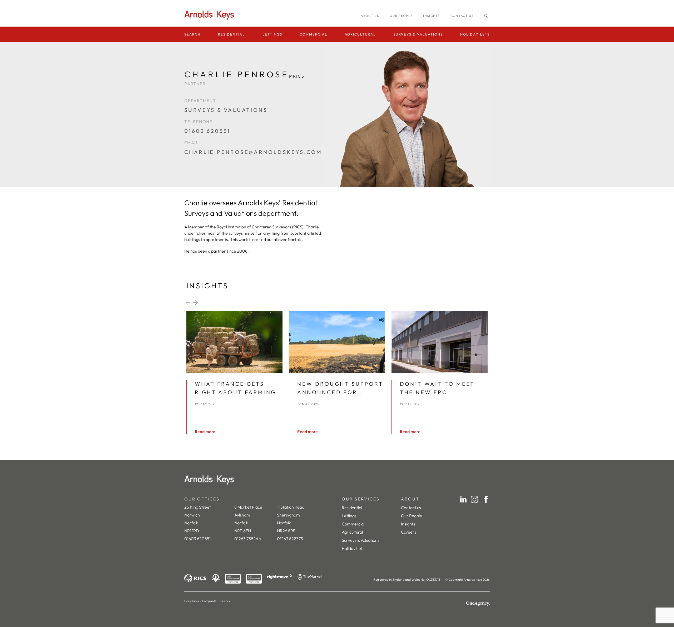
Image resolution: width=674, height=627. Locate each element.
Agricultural (360, 34)
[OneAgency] (478, 603)
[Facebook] (486, 499)
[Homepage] (210, 15)
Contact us (462, 16)
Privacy (225, 601)
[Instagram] (474, 499)
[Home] (337, 480)
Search (192, 34)
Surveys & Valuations (418, 34)
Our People (411, 515)
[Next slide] (195, 302)
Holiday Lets (475, 34)
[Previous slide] (188, 302)
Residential (231, 34)
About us (370, 16)
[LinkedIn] (463, 499)
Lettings (272, 34)
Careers (408, 532)
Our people (401, 16)
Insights (408, 523)
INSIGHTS (431, 16)
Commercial (313, 34)
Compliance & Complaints (200, 601)
